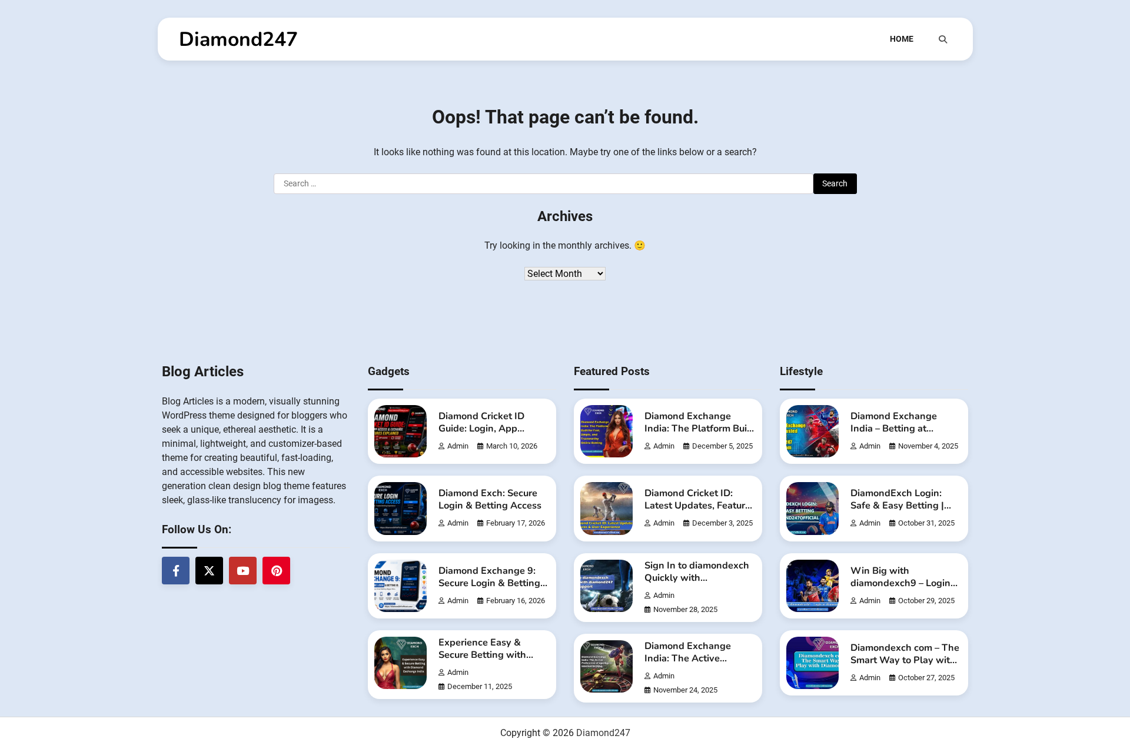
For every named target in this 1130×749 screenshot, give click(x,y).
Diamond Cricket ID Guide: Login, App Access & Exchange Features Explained (482, 435)
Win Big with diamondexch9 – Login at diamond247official (900, 583)
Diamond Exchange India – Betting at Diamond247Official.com (905, 428)
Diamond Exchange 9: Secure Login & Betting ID (489, 583)
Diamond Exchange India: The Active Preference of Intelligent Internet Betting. (698, 665)
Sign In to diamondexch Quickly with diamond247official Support (696, 584)
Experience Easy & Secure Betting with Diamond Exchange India (482, 661)
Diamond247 (238, 39)
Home (901, 39)
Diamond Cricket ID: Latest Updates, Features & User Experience (699, 505)
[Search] (943, 39)
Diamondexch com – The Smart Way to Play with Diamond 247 (904, 660)
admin (457, 446)
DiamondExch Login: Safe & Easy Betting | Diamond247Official (897, 505)
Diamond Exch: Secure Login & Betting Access (489, 499)
